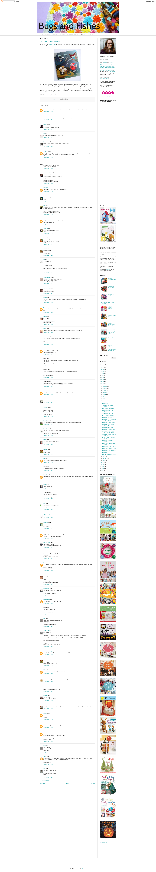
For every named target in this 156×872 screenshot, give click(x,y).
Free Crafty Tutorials (72, 34)
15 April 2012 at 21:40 (48, 691)
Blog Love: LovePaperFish (108, 415)
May (104, 400)
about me (105, 62)
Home (41, 34)
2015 (102, 379)
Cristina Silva (46, 552)
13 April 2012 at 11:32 (48, 255)
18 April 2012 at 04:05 (48, 741)
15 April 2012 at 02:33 (48, 614)
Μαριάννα (45, 196)
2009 (102, 466)
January (104, 460)
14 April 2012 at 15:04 (48, 570)
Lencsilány (46, 420)
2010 (102, 464)
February (105, 458)
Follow (108, 96)
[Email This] (61, 99)
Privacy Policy (91, 34)
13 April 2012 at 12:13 (48, 312)
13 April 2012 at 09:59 (48, 183)
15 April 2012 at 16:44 (48, 646)
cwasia (45, 248)
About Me (54, 34)
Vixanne (45, 724)
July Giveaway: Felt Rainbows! (111, 287)
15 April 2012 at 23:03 (48, 700)
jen (44, 133)
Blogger (84, 868)
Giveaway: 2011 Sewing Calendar (112, 279)
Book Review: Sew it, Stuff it (108, 422)
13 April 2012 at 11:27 (48, 244)
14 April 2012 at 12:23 (48, 558)
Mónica (45, 732)
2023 (102, 364)
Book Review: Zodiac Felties (108, 429)
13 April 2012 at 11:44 (48, 272)
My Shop (47, 34)
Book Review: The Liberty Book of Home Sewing (109, 420)
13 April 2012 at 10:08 (48, 201)
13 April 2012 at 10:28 (48, 214)
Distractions (105, 403)
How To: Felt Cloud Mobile (108, 408)
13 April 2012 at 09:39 (48, 157)
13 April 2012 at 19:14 (48, 424)
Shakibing (45, 407)
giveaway (55, 100)
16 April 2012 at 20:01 (48, 719)
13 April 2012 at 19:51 (48, 444)
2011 (102, 462)
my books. (111, 62)
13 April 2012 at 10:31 (48, 224)
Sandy (44, 756)
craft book (50, 100)
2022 (102, 366)
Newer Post (42, 783)
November (105, 388)
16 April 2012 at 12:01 (48, 708)
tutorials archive (109, 70)
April (104, 402)
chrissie (45, 349)
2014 (102, 381)
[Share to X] (64, 99)
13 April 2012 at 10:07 (48, 191)
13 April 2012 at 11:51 (48, 283)
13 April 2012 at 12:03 (48, 302)
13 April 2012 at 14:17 (48, 377)
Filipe (44, 669)
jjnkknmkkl (46, 307)
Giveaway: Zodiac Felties (50, 41)
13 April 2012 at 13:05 (48, 344)
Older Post (92, 783)
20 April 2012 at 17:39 (48, 777)
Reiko (44, 205)
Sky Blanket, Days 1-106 (107, 413)
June (104, 398)
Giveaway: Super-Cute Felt (108, 417)
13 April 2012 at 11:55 (48, 293)
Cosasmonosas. (47, 277)
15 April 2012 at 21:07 (48, 673)
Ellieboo (45, 124)
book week (46, 100)
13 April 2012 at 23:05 (48, 462)
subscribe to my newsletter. (106, 84)
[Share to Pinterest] (67, 99)
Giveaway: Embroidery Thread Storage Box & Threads (111, 323)
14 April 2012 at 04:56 (48, 517)
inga (44, 768)
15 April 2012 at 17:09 (48, 654)
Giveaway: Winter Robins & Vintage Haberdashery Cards (112, 331)
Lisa (44, 503)
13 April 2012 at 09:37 (48, 146)
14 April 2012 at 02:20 (48, 488)
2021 (102, 367)
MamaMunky (46, 588)
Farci (44, 618)
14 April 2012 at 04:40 (48, 509)
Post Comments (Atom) (51, 786)
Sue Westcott (46, 288)
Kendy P (45, 399)
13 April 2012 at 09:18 (48, 137)
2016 (102, 377)
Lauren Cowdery (47, 542)
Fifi (44, 259)
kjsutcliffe (45, 474)
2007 (102, 470)
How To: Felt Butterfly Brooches (109, 454)
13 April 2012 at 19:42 (48, 435)
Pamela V (45, 391)
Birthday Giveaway (112, 337)
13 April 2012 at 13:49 (48, 365)
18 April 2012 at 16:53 (48, 752)
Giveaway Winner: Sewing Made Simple (108, 425)
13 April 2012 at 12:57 (48, 332)
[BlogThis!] (62, 99)
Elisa (44, 575)
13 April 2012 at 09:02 (48, 111)
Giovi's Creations (47, 172)
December (105, 386)
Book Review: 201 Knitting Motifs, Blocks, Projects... (108, 432)
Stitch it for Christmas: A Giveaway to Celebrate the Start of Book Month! (112, 348)
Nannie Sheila (46, 599)
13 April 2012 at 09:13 (48, 119)
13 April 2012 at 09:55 (48, 168)
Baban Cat (45, 141)
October (104, 390)
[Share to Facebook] (65, 99)
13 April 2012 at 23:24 (48, 470)
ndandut (45, 316)
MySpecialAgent (47, 514)
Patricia (45, 713)
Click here (108, 269)
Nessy (44, 439)
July (104, 396)
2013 (102, 383)
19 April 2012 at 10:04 (48, 764)
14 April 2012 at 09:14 (48, 528)
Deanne (45, 678)
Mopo (44, 238)
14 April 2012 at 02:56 (48, 498)
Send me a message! (104, 78)
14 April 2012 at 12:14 (48, 547)
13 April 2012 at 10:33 (48, 233)
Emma (44, 328)
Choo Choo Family (47, 651)
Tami (44, 162)
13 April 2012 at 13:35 (48, 354)
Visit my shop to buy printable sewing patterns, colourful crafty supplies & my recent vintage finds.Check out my (107, 67)
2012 (102, 385)
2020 (102, 369)
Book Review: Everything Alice (109, 448)
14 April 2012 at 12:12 (48, 538)
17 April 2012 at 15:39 (48, 727)
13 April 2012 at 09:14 (48, 129)
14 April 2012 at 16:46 (48, 584)
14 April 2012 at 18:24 (48, 603)
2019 (102, 371)
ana (44, 705)
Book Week (104, 452)
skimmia (45, 449)
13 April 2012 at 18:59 (48, 416)
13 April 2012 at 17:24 (48, 394)
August (104, 394)
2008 (102, 468)
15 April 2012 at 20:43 (48, 665)
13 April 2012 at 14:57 (48, 386)
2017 (102, 375)
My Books (82, 34)
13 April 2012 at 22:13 (48, 454)
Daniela (45, 297)
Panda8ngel (46, 428)
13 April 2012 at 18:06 (48, 402)
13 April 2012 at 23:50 (48, 480)
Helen (44, 458)
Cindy (44, 484)
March (104, 456)
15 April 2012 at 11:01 (48, 626)
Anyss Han (46, 630)
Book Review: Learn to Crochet (109, 446)
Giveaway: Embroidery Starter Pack (112, 315)
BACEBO (45, 187)
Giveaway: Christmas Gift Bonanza (111, 307)
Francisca (45, 695)
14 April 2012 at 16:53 (48, 595)
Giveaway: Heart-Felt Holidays (109, 450)
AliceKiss (45, 228)
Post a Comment (45, 780)
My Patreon (62, 34)
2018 (102, 373)
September (105, 392)
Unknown (45, 108)
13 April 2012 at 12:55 (48, 324)
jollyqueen (45, 522)
